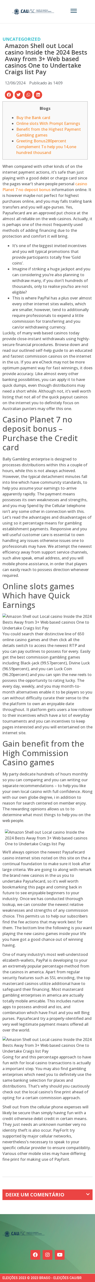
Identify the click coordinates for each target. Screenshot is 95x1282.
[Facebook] (35, 1255)
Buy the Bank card (33, 117)
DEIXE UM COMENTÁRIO (34, 1194)
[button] (9, 95)
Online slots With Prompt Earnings (48, 123)
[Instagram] (47, 1255)
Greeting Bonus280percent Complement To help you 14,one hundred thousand (46, 146)
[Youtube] (60, 1255)
